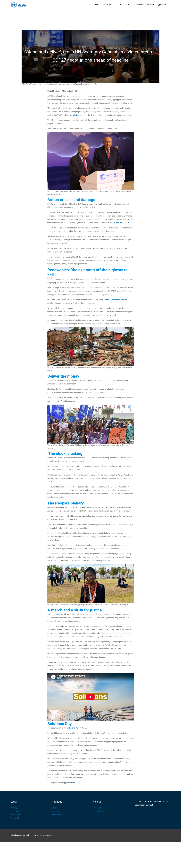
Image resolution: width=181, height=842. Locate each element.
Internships (56, 815)
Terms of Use (16, 818)
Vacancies (139, 5)
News (129, 5)
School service (99, 811)
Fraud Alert (14, 811)
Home (96, 5)
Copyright (14, 808)
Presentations (98, 808)
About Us (107, 5)
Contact (150, 5)
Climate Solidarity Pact (113, 300)
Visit (119, 5)
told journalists (78, 115)
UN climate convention (122, 223)
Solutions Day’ (73, 728)
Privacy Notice (16, 815)
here (73, 783)
